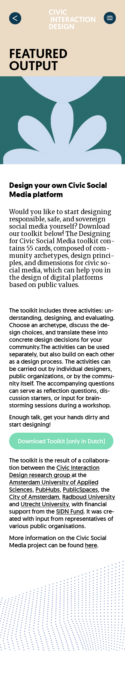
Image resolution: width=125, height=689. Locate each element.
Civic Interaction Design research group (54, 471)
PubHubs (47, 489)
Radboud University (88, 497)
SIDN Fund (69, 511)
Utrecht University (45, 504)
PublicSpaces (80, 489)
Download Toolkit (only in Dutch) (61, 441)
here (91, 545)
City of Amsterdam (34, 497)
